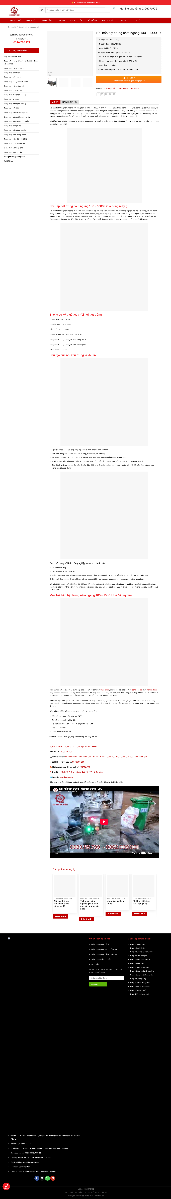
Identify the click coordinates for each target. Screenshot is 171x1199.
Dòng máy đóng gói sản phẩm (16, 81)
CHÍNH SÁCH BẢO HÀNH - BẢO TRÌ (104, 954)
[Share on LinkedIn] (114, 94)
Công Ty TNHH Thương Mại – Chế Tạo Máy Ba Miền (37, 1171)
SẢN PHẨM (47, 20)
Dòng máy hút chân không (15, 95)
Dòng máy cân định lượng (14, 68)
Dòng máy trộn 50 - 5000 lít (15, 139)
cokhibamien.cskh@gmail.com (27, 1162)
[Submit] (107, 10)
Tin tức (87, 1192)
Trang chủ (12, 27)
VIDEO (62, 20)
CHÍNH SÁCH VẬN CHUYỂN (101, 959)
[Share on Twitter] (102, 94)
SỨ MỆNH (92, 20)
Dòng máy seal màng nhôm (15, 135)
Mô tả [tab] (55, 102)
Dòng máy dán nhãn (12, 77)
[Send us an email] (42, 1178)
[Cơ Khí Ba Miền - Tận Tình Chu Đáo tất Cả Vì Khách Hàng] (21, 11)
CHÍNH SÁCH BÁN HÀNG (100, 944)
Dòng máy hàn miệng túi (14, 86)
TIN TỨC (123, 20)
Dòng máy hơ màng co (13, 90)
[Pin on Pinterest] (110, 94)
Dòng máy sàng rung (12, 126)
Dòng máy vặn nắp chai (13, 148)
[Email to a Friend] (106, 94)
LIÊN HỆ (136, 20)
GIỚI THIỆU (31, 20)
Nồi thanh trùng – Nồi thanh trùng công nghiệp (62, 903)
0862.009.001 (71, 757)
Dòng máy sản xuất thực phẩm (16, 121)
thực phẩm (105, 690)
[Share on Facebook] (98, 94)
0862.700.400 (35, 1153)
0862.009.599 (127, 757)
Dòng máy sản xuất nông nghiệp (17, 117)
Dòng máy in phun (11, 99)
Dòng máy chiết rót (12, 73)
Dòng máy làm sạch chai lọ (15, 104)
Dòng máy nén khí (11, 108)
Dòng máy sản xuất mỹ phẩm (16, 112)
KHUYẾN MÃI (108, 20)
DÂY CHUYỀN (76, 20)
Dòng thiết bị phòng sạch (29, 27)
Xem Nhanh (60, 916)
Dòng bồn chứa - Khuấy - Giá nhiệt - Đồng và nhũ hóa (21, 62)
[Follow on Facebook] (36, 1178)
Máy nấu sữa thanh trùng (116, 902)
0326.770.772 (99, 757)
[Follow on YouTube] (52, 1178)
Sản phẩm (78, 1192)
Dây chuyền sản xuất (12, 57)
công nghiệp (136, 690)
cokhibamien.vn (66, 777)
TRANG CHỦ (15, 20)
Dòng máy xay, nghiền (13, 152)
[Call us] (47, 1178)
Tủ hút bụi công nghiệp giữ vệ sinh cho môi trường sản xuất (89, 905)
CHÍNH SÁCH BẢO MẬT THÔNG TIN (104, 949)
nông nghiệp (152, 690)
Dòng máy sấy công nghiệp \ (15, 130)
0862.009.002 (85, 757)
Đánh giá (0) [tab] (69, 102)
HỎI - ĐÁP (95, 964)
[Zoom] (50, 74)
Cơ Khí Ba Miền (24, 1167)
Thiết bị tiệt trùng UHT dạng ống (141, 902)
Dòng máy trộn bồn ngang (14, 143)
